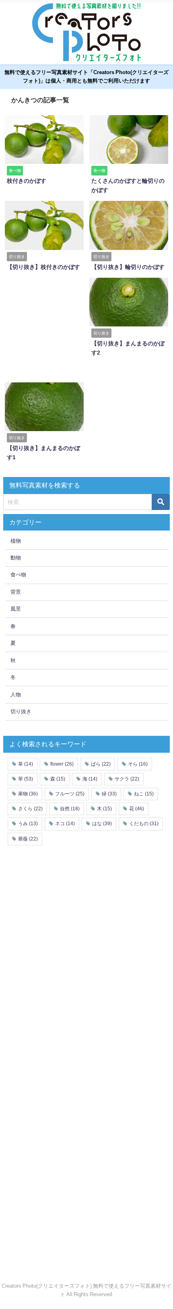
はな (102, 823)
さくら (30, 808)
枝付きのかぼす (26, 181)
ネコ (65, 823)
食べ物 (18, 574)
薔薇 (28, 838)
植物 (15, 540)
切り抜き (20, 711)
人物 (15, 694)
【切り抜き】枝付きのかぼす (43, 267)
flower (62, 764)
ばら (101, 764)
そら (138, 764)
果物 (28, 793)
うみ (28, 823)
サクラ (127, 778)
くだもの (144, 823)
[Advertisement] (68, 327)
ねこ (144, 793)
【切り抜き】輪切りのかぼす (128, 267)
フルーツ (69, 793)
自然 (70, 808)
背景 (15, 592)
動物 (15, 557)
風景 (15, 608)
